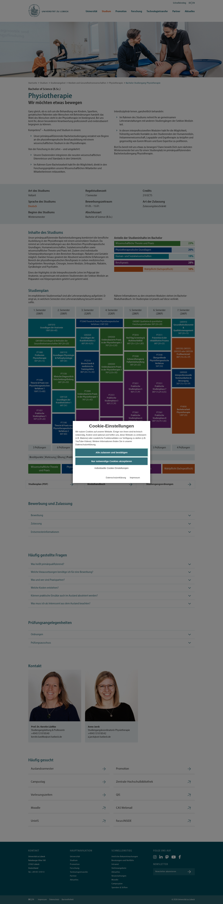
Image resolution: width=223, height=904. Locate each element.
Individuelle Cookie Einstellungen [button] (111, 468)
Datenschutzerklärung (116, 477)
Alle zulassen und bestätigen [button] (112, 452)
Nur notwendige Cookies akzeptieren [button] (111, 461)
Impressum (135, 477)
